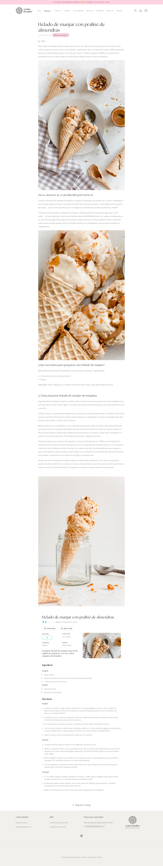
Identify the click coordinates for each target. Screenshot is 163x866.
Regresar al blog (83, 805)
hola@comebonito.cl (23, 827)
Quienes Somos (21, 823)
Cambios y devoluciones (59, 823)
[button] (48, 10)
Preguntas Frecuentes (58, 827)
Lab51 (100, 857)
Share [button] (43, 41)
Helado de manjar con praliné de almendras (78, 617)
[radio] (43, 622)
